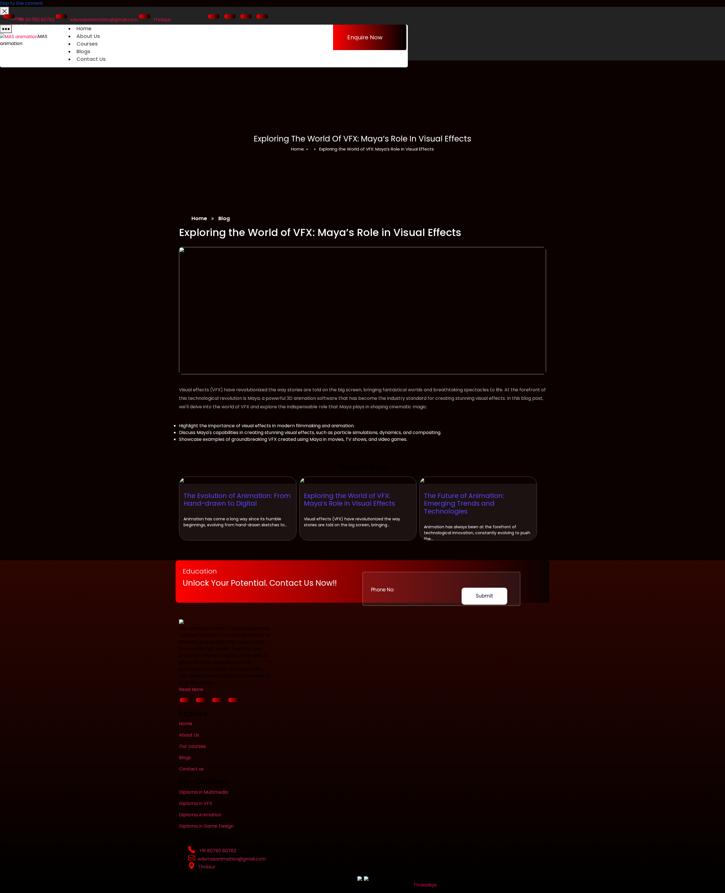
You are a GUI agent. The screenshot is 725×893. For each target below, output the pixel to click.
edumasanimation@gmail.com (104, 19)
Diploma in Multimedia (203, 792)
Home (83, 28)
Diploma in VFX (195, 803)
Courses (87, 43)
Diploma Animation (200, 815)
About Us (88, 36)
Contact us (191, 769)
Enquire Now (364, 37)
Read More (191, 689)
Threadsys (425, 885)
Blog (224, 218)
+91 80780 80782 (36, 19)
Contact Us (91, 59)
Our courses (192, 746)
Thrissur (162, 19)
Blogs (83, 51)
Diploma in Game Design (206, 826)
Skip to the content (21, 3)
